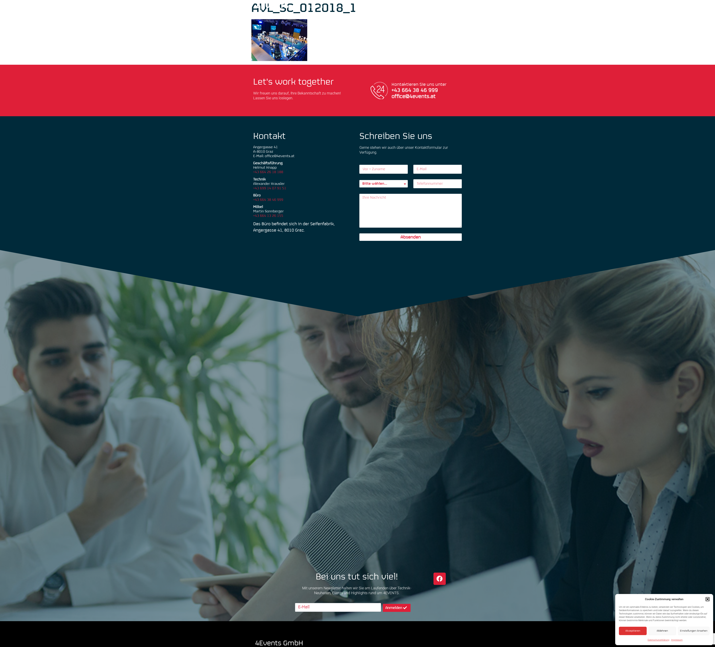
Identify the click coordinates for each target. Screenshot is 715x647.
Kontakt (436, 7)
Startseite (318, 7)
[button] (707, 599)
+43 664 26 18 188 (268, 172)
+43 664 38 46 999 (268, 200)
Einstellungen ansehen (693, 631)
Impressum (677, 640)
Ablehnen (662, 631)
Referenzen (412, 7)
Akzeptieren (632, 631)
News (360, 7)
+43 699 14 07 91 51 (269, 188)
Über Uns (341, 7)
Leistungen (381, 7)
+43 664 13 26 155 (268, 215)
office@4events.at (414, 96)
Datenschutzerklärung (658, 640)
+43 (397, 90)
